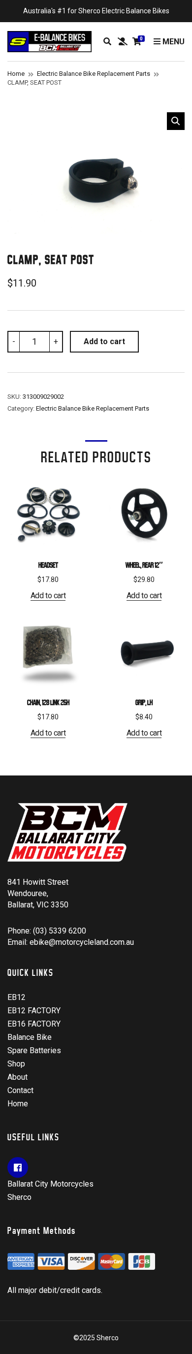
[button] (176, 121)
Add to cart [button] (48, 595)
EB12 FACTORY (34, 1010)
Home (16, 73)
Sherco (19, 1197)
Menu (172, 41)
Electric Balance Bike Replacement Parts (93, 73)
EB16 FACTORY (34, 1024)
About (17, 1077)
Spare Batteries (34, 1050)
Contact (20, 1090)
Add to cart (104, 341)
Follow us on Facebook (17, 1167)
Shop (16, 1063)
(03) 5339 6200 (59, 930)
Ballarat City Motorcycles (50, 1184)
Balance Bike (29, 1037)
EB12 (16, 997)
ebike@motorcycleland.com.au (82, 942)
